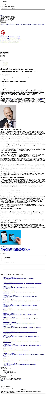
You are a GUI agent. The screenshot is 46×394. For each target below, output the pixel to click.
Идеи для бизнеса (4, 24)
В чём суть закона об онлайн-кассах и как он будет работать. (13, 248)
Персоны (39, 24)
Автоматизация (24, 24)
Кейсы (14, 24)
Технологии (10, 24)
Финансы (35, 24)
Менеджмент (30, 24)
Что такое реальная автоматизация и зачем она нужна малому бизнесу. (15, 249)
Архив (42, 24)
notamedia (2, 380)
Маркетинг (18, 24)
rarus (21, 379)
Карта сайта (5, 373)
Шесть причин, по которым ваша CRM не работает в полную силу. (15, 250)
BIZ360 (1, 15)
